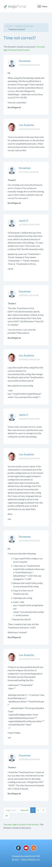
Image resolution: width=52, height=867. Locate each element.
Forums (9, 26)
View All (24, 810)
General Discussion (24, 26)
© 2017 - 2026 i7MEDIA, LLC (26, 859)
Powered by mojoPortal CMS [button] (26, 856)
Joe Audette (26, 125)
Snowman (25, 60)
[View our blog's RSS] (34, 848)
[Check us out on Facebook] (18, 848)
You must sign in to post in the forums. (21, 824)
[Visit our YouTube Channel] (26, 848)
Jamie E (23, 220)
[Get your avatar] (12, 65)
